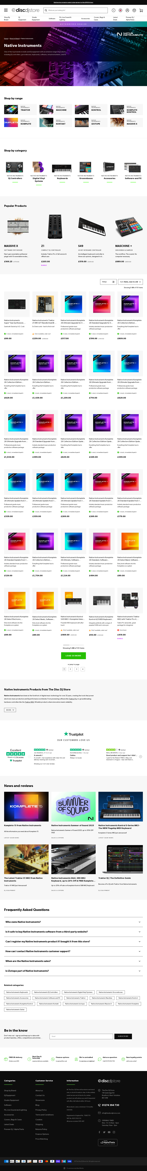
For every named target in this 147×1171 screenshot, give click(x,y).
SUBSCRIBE (73, 620)
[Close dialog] (104, 559)
